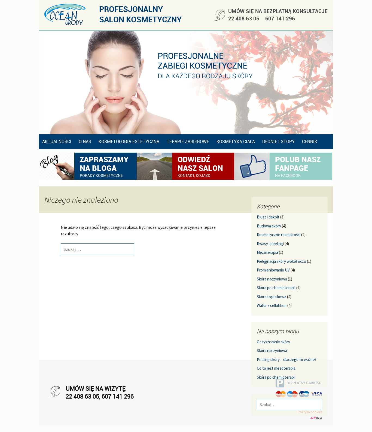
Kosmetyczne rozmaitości (278, 234)
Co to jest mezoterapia (276, 368)
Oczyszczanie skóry (273, 341)
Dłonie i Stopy (278, 141)
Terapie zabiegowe (188, 141)
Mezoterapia (267, 252)
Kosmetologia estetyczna (129, 141)
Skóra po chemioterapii (276, 287)
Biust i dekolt (268, 217)
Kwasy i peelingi (270, 243)
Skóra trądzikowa (271, 296)
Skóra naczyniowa (272, 279)
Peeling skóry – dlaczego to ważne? (286, 359)
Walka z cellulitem (271, 305)
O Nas (85, 141)
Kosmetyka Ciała (236, 141)
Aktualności (56, 141)
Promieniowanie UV (273, 270)
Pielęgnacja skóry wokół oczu (281, 261)
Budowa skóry (269, 226)
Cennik (309, 141)
